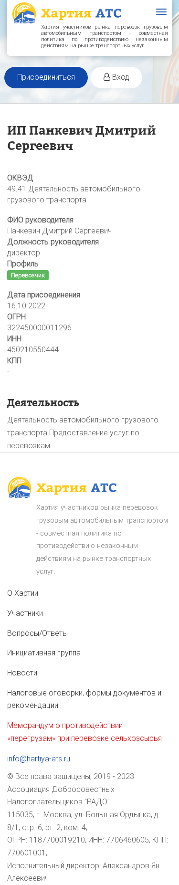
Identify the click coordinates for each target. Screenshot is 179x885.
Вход (119, 77)
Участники (25, 613)
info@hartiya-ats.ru (38, 758)
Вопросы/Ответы (37, 633)
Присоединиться (46, 77)
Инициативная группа (44, 652)
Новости (22, 672)
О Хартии (22, 593)
